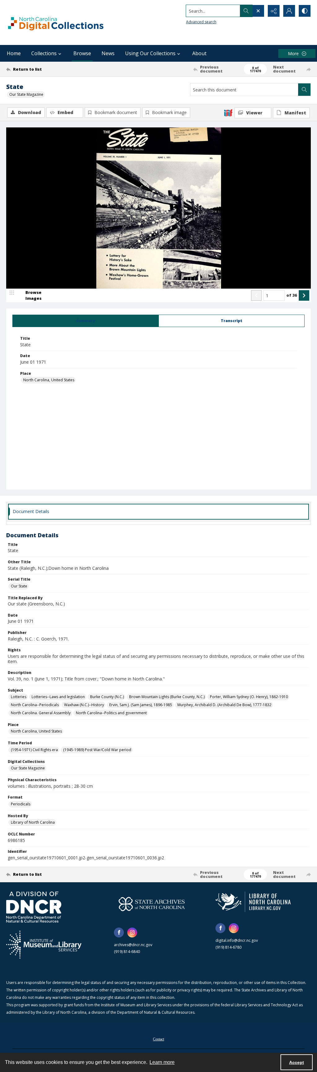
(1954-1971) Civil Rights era (34, 749)
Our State (19, 586)
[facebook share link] (119, 932)
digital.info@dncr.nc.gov (236, 940)
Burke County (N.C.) (107, 696)
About (199, 53)
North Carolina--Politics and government (111, 712)
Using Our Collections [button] (150, 53)
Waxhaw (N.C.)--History (84, 704)
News (108, 53)
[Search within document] (304, 89)
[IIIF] (228, 112)
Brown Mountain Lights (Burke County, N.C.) (167, 696)
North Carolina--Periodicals (35, 704)
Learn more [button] (162, 1062)
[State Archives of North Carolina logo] (151, 904)
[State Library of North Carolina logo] (253, 902)
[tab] (85, 321)
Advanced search (201, 21)
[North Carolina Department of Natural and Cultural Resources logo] (33, 907)
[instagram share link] (132, 932)
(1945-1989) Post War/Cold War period (97, 749)
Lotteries (18, 696)
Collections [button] (44, 53)
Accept (296, 1062)
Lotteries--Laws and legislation (58, 696)
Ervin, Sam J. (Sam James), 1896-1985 (140, 704)
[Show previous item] (256, 295)
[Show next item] (304, 295)
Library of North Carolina (33, 822)
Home (14, 53)
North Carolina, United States (48, 380)
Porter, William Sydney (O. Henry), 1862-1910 (249, 696)
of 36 (291, 295)
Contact (158, 1039)
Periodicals (20, 804)
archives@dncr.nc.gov (133, 944)
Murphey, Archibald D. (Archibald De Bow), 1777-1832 (224, 704)
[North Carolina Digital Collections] (55, 22)
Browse (82, 53)
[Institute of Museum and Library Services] (43, 945)
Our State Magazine (26, 94)
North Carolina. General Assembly (41, 712)
